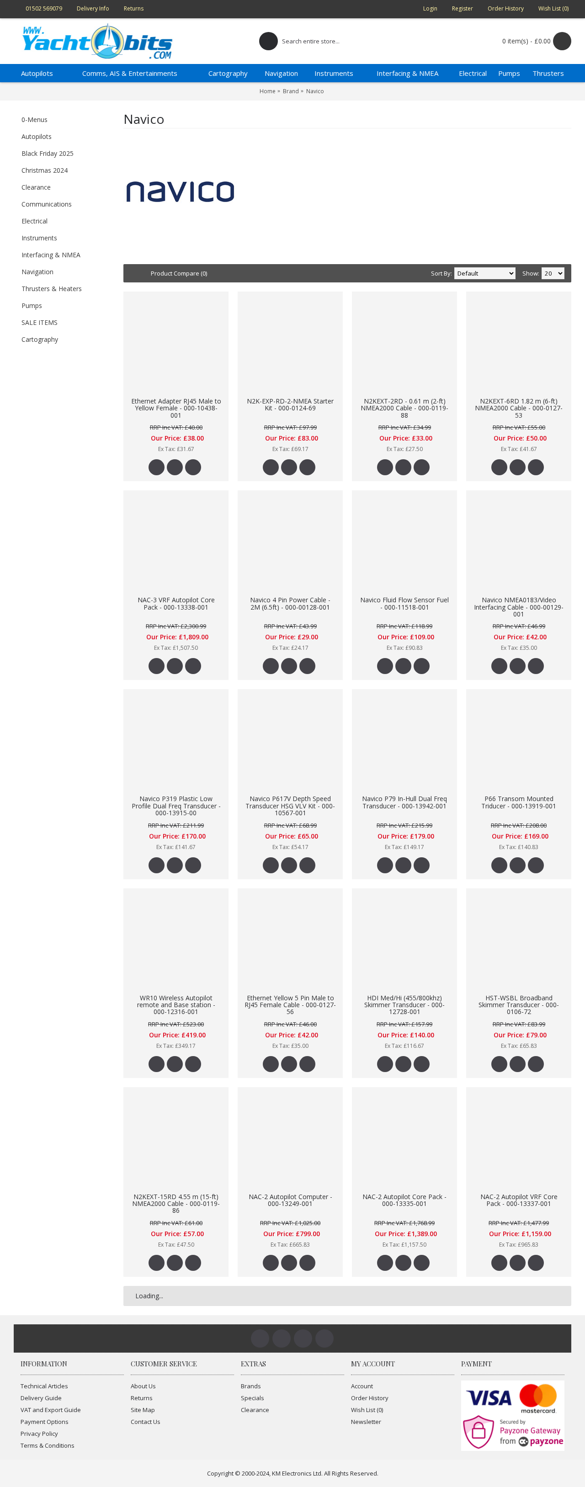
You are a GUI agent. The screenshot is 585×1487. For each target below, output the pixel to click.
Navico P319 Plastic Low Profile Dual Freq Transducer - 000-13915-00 (176, 805)
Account (362, 1386)
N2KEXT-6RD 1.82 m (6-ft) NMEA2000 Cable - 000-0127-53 (519, 408)
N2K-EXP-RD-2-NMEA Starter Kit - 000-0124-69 (290, 404)
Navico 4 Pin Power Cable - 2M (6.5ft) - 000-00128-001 (290, 603)
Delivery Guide (41, 1398)
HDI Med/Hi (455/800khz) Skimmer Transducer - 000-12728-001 (404, 1004)
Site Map (143, 1410)
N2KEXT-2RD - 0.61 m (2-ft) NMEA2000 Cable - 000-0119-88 (404, 408)
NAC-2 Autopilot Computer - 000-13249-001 (290, 1200)
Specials (252, 1398)
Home (268, 91)
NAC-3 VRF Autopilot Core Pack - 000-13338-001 (176, 603)
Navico (315, 91)
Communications (46, 204)
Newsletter (366, 1422)
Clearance (36, 187)
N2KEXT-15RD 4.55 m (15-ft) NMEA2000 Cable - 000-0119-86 (176, 1203)
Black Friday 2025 (47, 153)
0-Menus (34, 119)
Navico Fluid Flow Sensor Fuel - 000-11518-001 (404, 603)
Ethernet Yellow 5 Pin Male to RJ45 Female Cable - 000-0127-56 (290, 1004)
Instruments (39, 238)
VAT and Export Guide (51, 1410)
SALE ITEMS (39, 322)
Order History (369, 1398)
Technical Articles (44, 1386)
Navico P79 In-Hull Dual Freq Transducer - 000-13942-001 (404, 802)
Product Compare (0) (179, 273)
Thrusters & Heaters (51, 288)
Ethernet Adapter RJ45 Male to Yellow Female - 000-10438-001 (176, 408)
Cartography (39, 339)
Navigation (37, 271)
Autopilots (36, 136)
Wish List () (367, 1410)
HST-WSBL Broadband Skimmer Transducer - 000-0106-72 (519, 1004)
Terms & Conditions (47, 1445)
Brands (251, 1386)
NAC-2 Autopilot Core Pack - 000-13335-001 (404, 1200)
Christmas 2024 (44, 170)
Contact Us (145, 1422)
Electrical (34, 221)
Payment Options (45, 1422)
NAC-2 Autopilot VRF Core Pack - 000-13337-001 (519, 1200)
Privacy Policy (39, 1433)
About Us (143, 1386)
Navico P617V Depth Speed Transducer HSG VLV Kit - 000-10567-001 (290, 805)
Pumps (31, 305)
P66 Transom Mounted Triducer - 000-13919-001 (518, 802)
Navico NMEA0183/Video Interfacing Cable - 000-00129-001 (519, 606)
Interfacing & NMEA (50, 254)
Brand (291, 91)
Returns (142, 1398)
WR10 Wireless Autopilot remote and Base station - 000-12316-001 (176, 1004)
